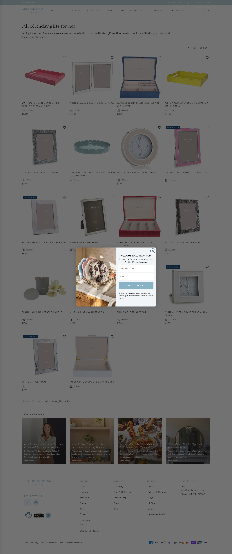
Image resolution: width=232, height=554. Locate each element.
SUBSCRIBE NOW (136, 285)
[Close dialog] (153, 251)
